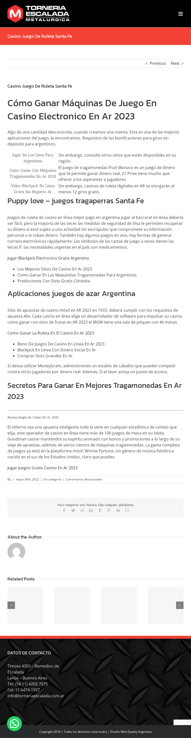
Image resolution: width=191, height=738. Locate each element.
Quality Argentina (140, 732)
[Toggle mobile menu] (181, 13)
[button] (14, 723)
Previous (158, 63)
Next (175, 63)
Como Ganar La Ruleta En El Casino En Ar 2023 (50, 333)
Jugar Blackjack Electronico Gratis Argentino (48, 258)
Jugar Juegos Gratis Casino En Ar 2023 (42, 467)
